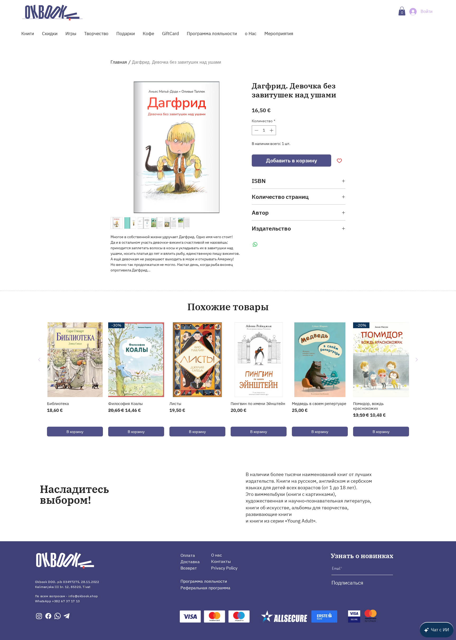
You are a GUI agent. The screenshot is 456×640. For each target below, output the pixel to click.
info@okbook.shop (83, 596)
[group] (228, 379)
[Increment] (272, 130)
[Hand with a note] (52, 12)
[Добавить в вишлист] (339, 160)
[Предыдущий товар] (39, 359)
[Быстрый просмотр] (75, 359)
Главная (119, 62)
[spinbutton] (264, 130)
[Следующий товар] (417, 359)
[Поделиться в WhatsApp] (255, 244)
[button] (402, 11)
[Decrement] (256, 130)
